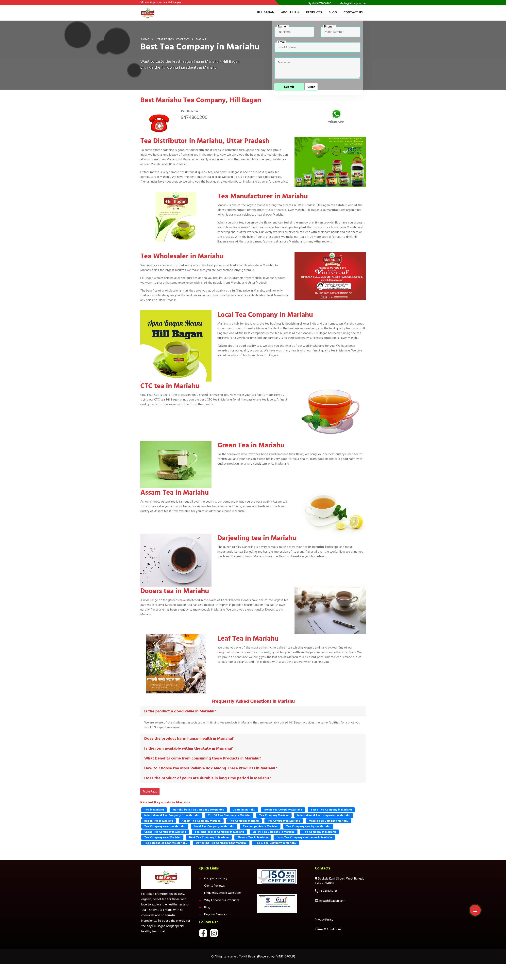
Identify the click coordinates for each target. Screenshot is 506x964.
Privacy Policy (324, 919)
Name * (283, 26)
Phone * (329, 26)
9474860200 (194, 117)
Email (281, 42)
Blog (333, 12)
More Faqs (150, 791)
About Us (288, 12)
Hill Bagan (265, 12)
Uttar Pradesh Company (172, 39)
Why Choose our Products (221, 900)
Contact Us (353, 12)
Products (314, 12)
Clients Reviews (214, 885)
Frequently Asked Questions (222, 892)
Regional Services (215, 914)
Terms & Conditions (328, 929)
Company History (215, 878)
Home (145, 39)
